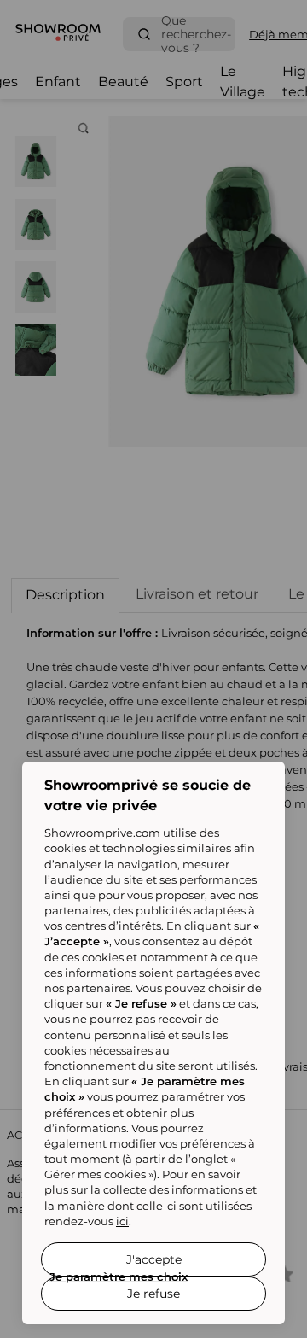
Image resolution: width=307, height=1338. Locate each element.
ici (122, 1221)
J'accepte (154, 1259)
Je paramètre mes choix (118, 1276)
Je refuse (153, 1293)
